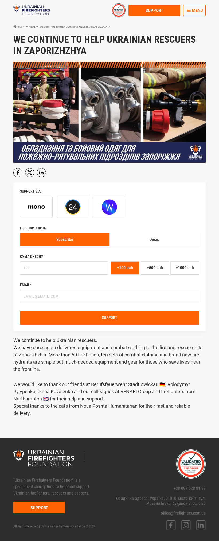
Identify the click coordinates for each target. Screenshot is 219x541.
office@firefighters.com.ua (183, 513)
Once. (154, 239)
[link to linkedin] (201, 525)
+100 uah (125, 267)
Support (154, 10)
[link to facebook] (171, 525)
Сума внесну (31, 256)
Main (21, 26)
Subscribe (64, 239)
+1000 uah (185, 267)
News (32, 26)
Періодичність (33, 228)
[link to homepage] (31, 10)
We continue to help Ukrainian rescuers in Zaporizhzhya (75, 26)
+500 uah (155, 267)
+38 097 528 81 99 (190, 488)
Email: (25, 285)
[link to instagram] (186, 525)
